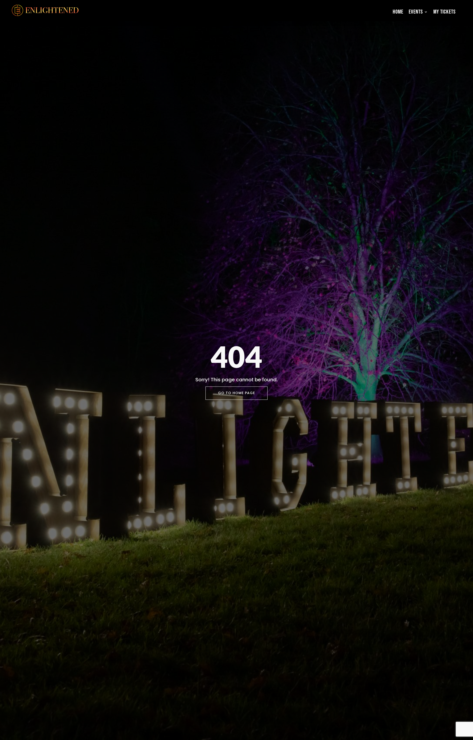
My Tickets (444, 11)
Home (398, 11)
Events (416, 11)
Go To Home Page (236, 392)
